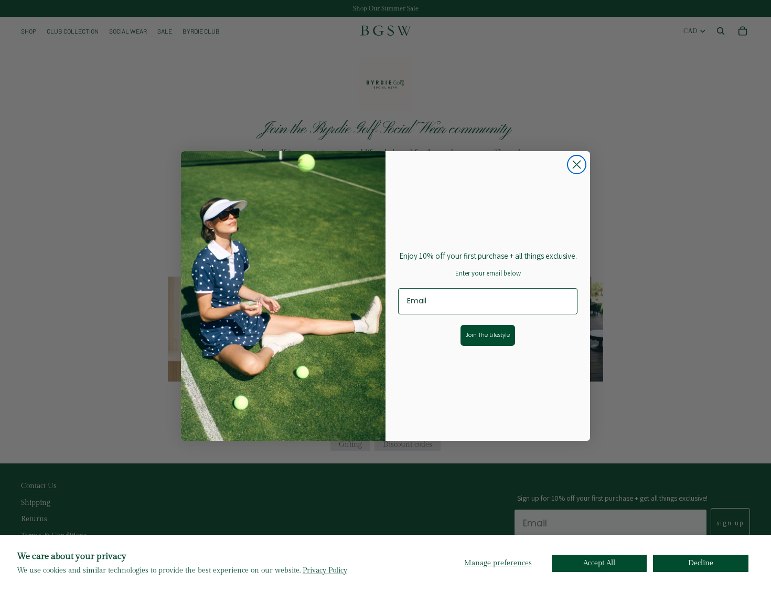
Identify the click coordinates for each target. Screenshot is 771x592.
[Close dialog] (576, 164)
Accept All (599, 563)
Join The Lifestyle (488, 335)
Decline (700, 563)
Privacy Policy (325, 570)
